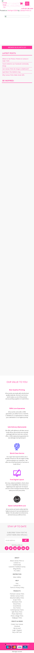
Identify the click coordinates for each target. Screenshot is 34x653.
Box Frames (17, 608)
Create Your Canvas (17, 624)
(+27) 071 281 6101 (27, 8)
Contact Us (17, 563)
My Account (17, 628)
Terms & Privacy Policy (17, 587)
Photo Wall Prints (17, 614)
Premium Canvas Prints (17, 594)
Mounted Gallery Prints (17, 598)
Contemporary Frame (17, 610)
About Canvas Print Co (17, 561)
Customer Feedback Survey (17, 567)
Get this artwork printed (17, 100)
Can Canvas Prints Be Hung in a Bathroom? (15, 69)
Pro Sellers (17, 571)
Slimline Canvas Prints (17, 596)
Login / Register (17, 630)
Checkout (17, 626)
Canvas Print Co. (25, 10)
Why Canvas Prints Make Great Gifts (13, 75)
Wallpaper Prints (17, 618)
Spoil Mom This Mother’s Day (11, 72)
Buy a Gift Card (17, 632)
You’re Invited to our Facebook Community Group (15, 65)
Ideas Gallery (17, 577)
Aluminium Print (17, 602)
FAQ (17, 583)
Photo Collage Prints (17, 616)
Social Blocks (17, 606)
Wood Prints (17, 604)
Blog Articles (17, 569)
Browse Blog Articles (17, 47)
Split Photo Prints (17, 612)
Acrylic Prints (17, 600)
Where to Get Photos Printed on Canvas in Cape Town (15, 60)
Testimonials (17, 565)
